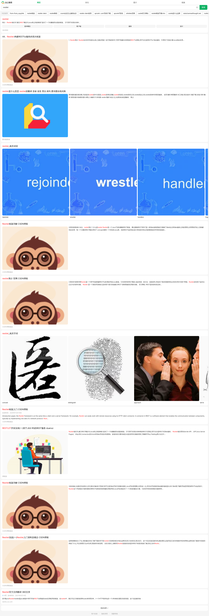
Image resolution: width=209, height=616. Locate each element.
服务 (130, 26)
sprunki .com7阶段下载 (103, 13)
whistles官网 (130, 13)
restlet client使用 (85, 13)
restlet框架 (31, 13)
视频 (183, 2)
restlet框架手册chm (158, 13)
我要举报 (115, 614)
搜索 (203, 7)
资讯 (87, 2)
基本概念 (27, 26)
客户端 (79, 26)
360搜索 (7, 2)
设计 (181, 26)
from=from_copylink (17, 13)
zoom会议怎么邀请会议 (68, 13)
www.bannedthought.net (192, 13)
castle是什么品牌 (174, 13)
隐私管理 (104, 614)
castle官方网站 (143, 13)
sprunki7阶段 (118, 13)
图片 (135, 2)
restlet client (42, 13)
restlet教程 (53, 13)
